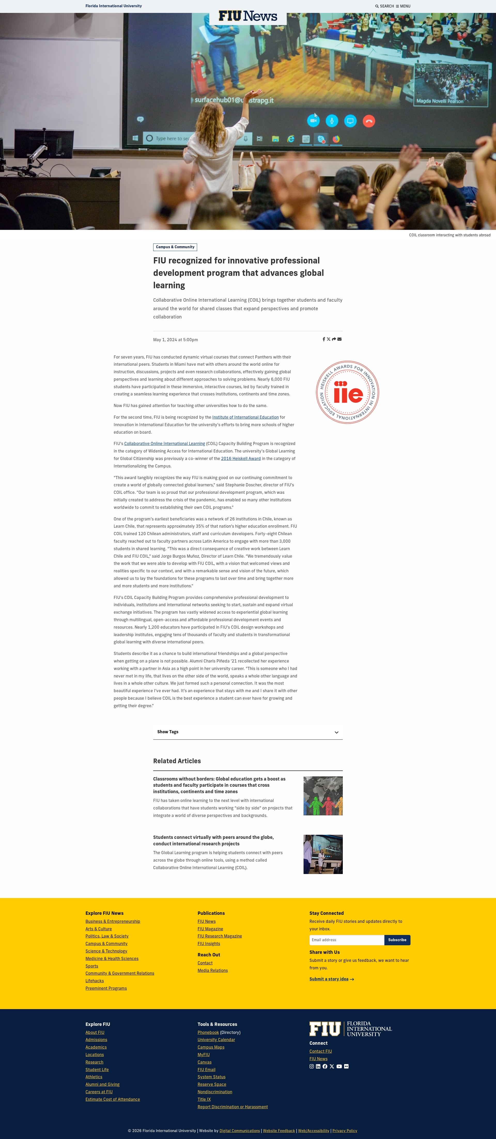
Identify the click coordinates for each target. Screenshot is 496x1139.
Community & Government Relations (120, 974)
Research (94, 1062)
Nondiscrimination (215, 1092)
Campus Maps (211, 1048)
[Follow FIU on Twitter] (332, 1067)
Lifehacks (95, 981)
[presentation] (323, 795)
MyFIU (204, 1055)
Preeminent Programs (106, 989)
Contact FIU (320, 1052)
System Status (212, 1077)
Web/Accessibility (313, 1131)
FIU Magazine (210, 929)
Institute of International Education (245, 418)
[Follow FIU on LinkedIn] (319, 1067)
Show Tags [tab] (168, 732)
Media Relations (213, 971)
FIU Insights (209, 944)
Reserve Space (212, 1085)
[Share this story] (333, 340)
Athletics (94, 1077)
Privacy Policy (344, 1131)
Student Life (97, 1070)
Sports (92, 966)
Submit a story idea (328, 979)
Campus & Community (175, 247)
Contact (205, 963)
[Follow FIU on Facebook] (325, 1067)
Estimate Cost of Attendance (113, 1100)
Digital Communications (240, 1131)
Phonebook (208, 1033)
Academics (96, 1048)
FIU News (207, 922)
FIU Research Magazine (220, 936)
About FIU (95, 1033)
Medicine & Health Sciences (112, 959)
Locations (95, 1055)
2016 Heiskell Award (241, 459)
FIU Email (206, 1070)
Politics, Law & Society (107, 936)
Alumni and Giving (103, 1085)
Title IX (204, 1100)
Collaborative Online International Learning (164, 444)
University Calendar (216, 1040)
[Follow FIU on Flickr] (347, 1067)
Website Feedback (279, 1131)
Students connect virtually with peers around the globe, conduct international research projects (213, 841)
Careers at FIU (99, 1092)
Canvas (205, 1062)
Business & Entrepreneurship (113, 922)
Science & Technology (106, 951)
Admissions (96, 1040)
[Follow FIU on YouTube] (340, 1067)
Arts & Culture (99, 929)
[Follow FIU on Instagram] (312, 1067)
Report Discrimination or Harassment (233, 1107)
